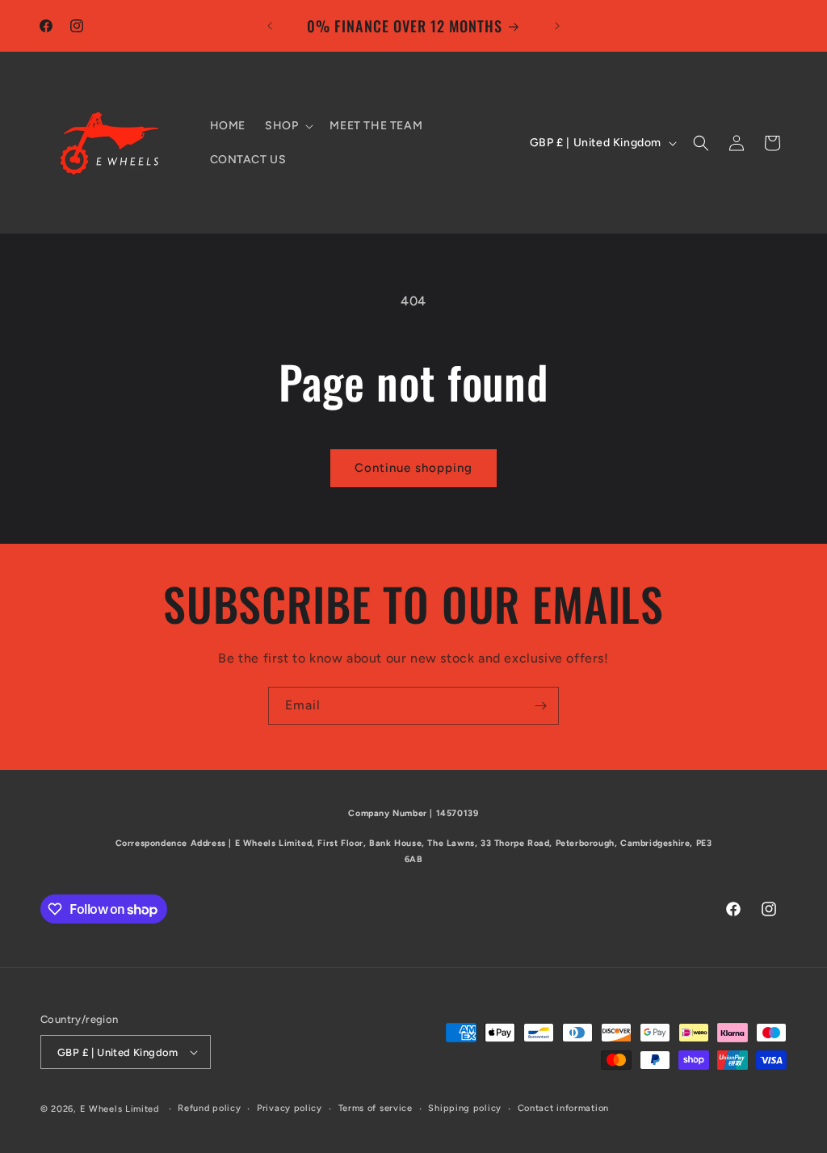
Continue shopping (413, 468)
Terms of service (375, 1108)
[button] (287, 126)
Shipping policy (465, 1108)
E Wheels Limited (119, 1109)
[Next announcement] (557, 26)
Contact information (563, 1108)
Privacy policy (289, 1108)
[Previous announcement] (270, 26)
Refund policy (209, 1108)
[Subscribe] (540, 706)
